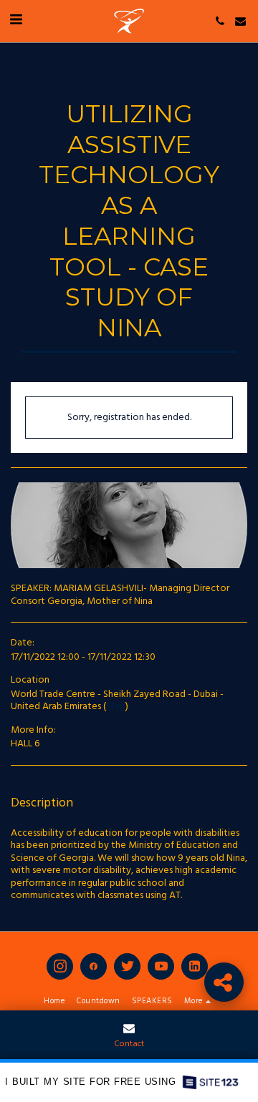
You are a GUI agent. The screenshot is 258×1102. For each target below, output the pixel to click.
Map (115, 706)
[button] (16, 20)
